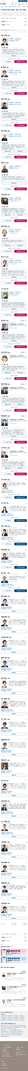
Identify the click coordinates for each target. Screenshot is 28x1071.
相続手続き (15, 1034)
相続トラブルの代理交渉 (5, 1033)
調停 (16, 1028)
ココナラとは (5, 1052)
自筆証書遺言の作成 (4, 1031)
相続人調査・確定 (19, 1033)
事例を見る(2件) (8, 214)
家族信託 (10, 1034)
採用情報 (4, 1065)
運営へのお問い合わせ (7, 1056)
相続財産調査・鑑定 (4, 1034)
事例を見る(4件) (8, 151)
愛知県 (11, 38)
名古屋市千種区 (4, 1015)
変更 (25, 18)
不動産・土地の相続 (8, 1028)
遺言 (1, 1027)
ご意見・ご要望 (19, 1047)
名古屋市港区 (16, 1018)
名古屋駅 (12, 40)
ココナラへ (3, 1)
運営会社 (4, 1063)
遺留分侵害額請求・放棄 (17, 1027)
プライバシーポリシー (21, 1051)
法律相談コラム (6, 1051)
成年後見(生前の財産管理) (8, 1027)
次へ (25, 924)
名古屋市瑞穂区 (22, 1017)
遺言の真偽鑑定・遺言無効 (16, 1030)
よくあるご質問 (6, 1054)
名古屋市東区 (9, 1015)
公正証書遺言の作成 (12, 1031)
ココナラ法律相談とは (7, 1047)
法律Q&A (5, 1049)
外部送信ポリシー (20, 1052)
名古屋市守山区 (4, 1020)
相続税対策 (20, 1034)
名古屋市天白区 (22, 1020)
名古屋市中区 (9, 1017)
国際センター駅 (13, 72)
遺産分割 (20, 1025)
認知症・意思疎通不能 (14, 1025)
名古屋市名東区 (15, 1020)
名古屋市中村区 (17, 38)
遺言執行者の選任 (20, 1031)
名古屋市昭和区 (15, 1017)
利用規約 (18, 1049)
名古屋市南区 (21, 1018)
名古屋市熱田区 (4, 1018)
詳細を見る (14, 611)
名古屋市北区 (15, 1015)
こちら (25, 30)
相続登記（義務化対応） (5, 1036)
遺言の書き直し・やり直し (6, 1030)
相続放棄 (24, 1025)
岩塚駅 (11, 167)
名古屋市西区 (20, 1015)
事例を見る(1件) (8, 404)
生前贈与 (24, 1027)
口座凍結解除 (12, 1033)
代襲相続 (2, 1028)
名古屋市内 (3, 1014)
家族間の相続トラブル (5, 1025)
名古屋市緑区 (9, 1020)
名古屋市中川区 (10, 1018)
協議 (13, 1028)
